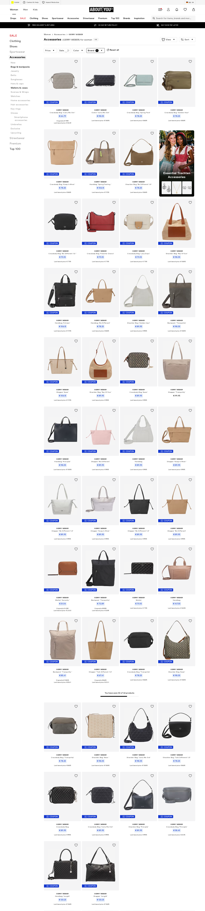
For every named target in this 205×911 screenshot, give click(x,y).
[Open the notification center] (177, 9)
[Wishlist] (185, 9)
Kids (35, 9)
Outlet (16, 2)
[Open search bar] (153, 18)
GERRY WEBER (76, 34)
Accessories (59, 34)
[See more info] (62, 125)
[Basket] (193, 9)
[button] (168, 39)
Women (14, 9)
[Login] (168, 9)
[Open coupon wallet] (160, 9)
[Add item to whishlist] (76, 61)
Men (25, 9)
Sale (61, 50)
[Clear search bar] (193, 18)
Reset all (114, 50)
